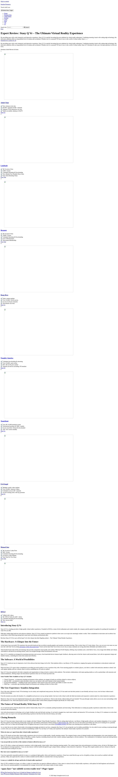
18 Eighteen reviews (60, 724)
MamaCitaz (5, 547)
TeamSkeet (4, 421)
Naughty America (7, 358)
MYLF (3, 612)
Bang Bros (4, 295)
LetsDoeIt (4, 166)
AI (5, 24)
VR (5, 22)
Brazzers (4, 230)
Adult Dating (7, 16)
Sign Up (3, 112)
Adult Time (5, 103)
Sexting (6, 18)
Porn (5, 21)
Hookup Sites (8, 15)
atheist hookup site (63, 722)
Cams (5, 19)
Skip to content (5, 1)
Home (6, 13)
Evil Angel (4, 484)
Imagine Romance (6, 4)
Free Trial (3, 177)
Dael (2, 40)
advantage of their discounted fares (29, 647)
